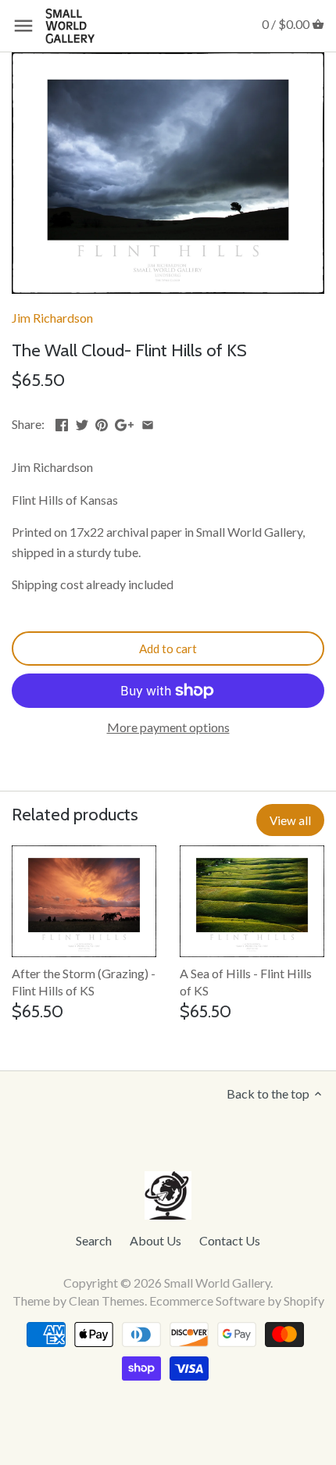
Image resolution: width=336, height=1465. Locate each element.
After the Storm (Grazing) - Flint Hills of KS (83, 982)
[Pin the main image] (101, 422)
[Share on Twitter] (82, 422)
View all (290, 820)
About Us (155, 1240)
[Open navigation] (23, 26)
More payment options (168, 727)
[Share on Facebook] (61, 422)
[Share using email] (147, 422)
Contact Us (229, 1240)
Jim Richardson (52, 317)
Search (94, 1240)
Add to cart (168, 648)
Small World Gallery (217, 1282)
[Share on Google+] (124, 422)
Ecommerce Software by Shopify (236, 1300)
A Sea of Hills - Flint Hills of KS (246, 982)
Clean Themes (107, 1300)
